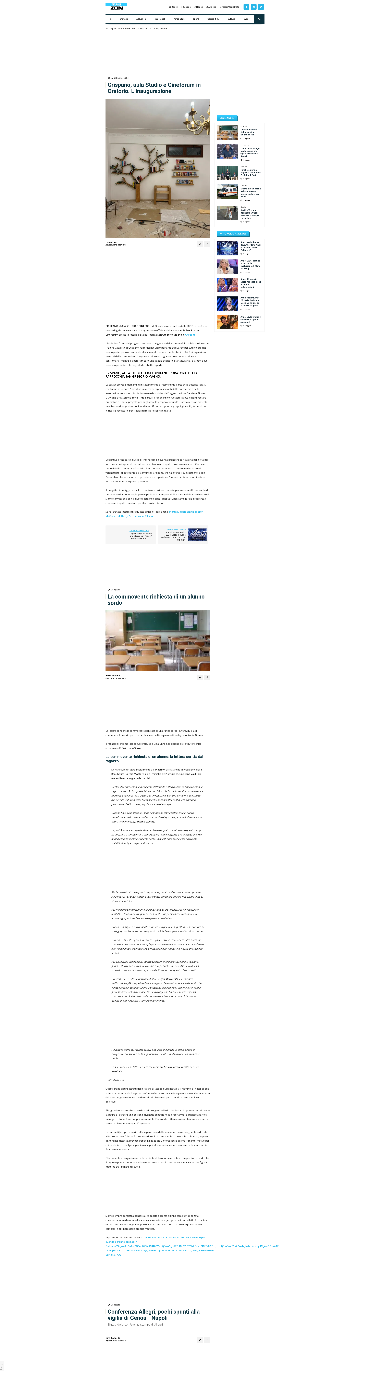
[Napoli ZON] (116, 7)
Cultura (231, 18)
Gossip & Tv (213, 18)
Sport (196, 18)
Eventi (247, 18)
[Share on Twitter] (200, 244)
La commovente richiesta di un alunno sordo (248, 132)
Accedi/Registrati (230, 6)
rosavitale (111, 242)
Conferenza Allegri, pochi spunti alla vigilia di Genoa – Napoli (250, 152)
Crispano (190, 334)
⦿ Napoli (198, 6)
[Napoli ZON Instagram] (253, 7)
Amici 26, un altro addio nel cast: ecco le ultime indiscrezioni (250, 283)
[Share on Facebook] (207, 244)
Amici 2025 (179, 18)
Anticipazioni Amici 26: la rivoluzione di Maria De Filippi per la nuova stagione (250, 301)
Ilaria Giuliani (113, 675)
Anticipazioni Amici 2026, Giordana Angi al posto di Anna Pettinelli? (250, 246)
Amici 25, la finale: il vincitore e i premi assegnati (250, 319)
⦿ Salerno (186, 6)
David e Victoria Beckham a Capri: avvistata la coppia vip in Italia (249, 214)
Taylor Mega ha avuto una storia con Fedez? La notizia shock (141, 536)
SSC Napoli (160, 18)
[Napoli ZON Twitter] (260, 7)
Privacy (1, 1367)
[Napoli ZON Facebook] (246, 7)
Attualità (141, 18)
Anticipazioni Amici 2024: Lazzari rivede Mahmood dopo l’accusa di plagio (173, 536)
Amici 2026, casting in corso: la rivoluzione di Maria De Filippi (250, 264)
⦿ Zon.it (173, 6)
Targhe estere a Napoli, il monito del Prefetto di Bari (250, 172)
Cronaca (124, 18)
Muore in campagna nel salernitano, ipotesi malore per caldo (250, 192)
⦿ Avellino (211, 6)
